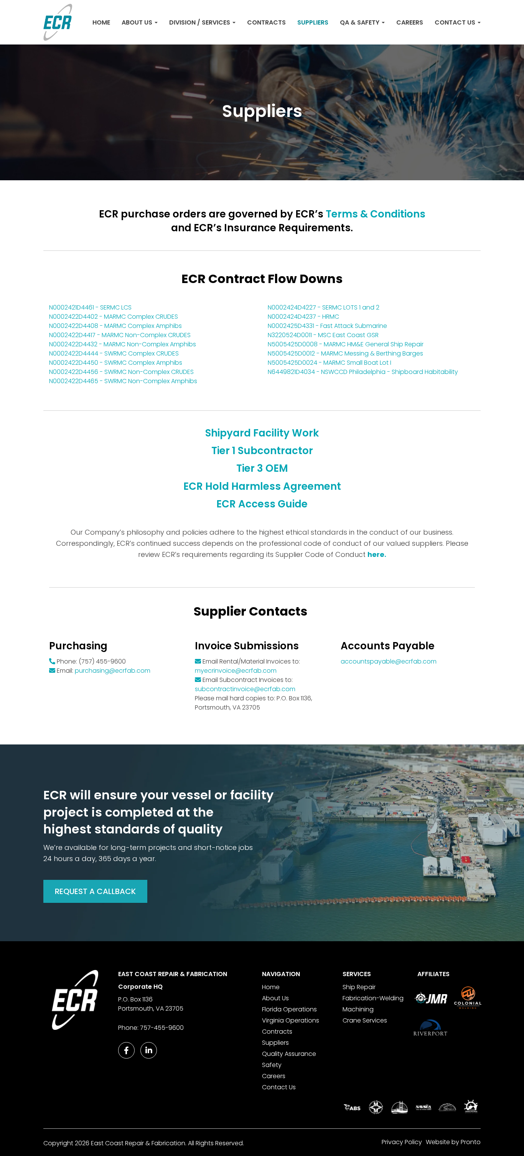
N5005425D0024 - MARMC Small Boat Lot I (329, 362)
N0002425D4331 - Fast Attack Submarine (327, 325)
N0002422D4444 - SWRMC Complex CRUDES (114, 353)
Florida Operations (289, 1009)
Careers (409, 22)
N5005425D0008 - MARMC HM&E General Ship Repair (345, 344)
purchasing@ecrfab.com (112, 670)
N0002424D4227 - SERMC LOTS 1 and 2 (323, 307)
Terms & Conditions (375, 214)
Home (101, 22)
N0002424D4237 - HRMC (303, 316)
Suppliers (312, 22)
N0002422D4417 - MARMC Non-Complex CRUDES (120, 335)
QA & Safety (360, 22)
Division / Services (200, 22)
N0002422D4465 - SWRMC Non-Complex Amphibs (123, 381)
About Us (138, 22)
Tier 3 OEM (262, 468)
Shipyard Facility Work (262, 433)
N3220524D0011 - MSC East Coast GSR (323, 335)
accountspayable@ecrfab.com (389, 661)
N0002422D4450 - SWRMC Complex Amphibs (115, 362)
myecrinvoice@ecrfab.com (236, 670)
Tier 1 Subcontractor (262, 451)
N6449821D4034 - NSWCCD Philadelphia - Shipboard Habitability (363, 371)
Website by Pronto (453, 1142)
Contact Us (456, 22)
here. (376, 554)
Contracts (266, 22)
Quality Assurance (289, 1053)
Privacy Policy (402, 1142)
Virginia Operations (290, 1020)
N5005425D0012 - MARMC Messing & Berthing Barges (345, 353)
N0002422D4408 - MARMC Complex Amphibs (115, 325)
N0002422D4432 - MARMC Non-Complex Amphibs (122, 344)
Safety (272, 1064)
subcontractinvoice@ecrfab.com (245, 689)
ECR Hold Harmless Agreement (262, 486)
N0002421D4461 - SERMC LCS (90, 307)
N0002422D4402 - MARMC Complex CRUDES (113, 316)
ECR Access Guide (262, 504)
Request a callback (95, 891)
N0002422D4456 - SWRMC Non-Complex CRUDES (121, 371)
